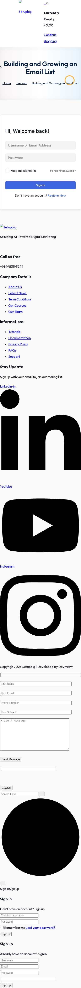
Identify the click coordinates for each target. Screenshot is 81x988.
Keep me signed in (23, 170)
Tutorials (14, 332)
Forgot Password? (63, 171)
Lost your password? (40, 928)
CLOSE (6, 787)
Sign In (40, 185)
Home (6, 83)
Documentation (19, 338)
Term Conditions (20, 299)
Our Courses (17, 305)
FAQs (12, 350)
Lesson (21, 83)
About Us (15, 287)
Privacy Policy (18, 344)
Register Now (57, 195)
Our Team (15, 312)
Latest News (17, 293)
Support (14, 356)
